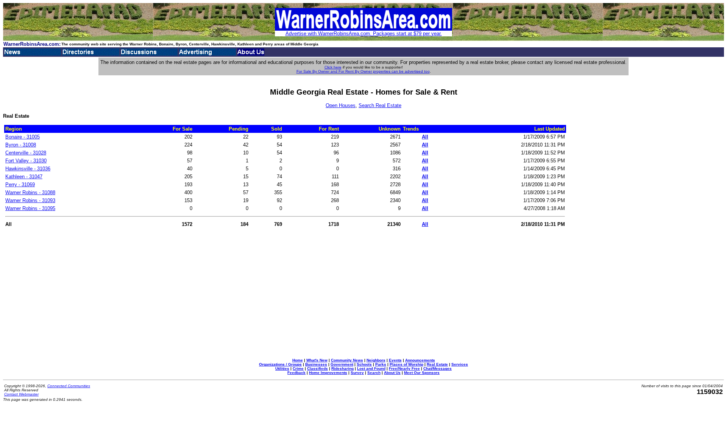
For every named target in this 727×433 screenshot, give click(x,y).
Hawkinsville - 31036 (27, 168)
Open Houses (341, 105)
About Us (392, 373)
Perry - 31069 (20, 184)
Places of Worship (406, 364)
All (425, 137)
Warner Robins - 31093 (30, 200)
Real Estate (437, 364)
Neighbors (376, 360)
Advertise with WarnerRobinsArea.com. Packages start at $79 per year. (363, 33)
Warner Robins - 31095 (30, 208)
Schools (364, 364)
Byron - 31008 (20, 145)
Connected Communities (68, 386)
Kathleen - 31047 (23, 176)
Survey (357, 373)
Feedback (296, 373)
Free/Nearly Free (404, 368)
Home (297, 360)
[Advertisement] (598, 238)
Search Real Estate (380, 105)
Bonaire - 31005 (22, 137)
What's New (317, 360)
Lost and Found (371, 368)
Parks (380, 364)
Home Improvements (328, 373)
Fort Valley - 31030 (26, 161)
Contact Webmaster (21, 394)
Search (374, 373)
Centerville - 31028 (25, 153)
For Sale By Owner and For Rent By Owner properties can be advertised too (363, 71)
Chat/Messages (437, 368)
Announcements (420, 360)
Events (395, 360)
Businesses (316, 364)
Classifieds (317, 368)
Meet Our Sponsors (422, 373)
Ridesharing (342, 368)
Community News (347, 360)
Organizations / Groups (280, 364)
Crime (298, 368)
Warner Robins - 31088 (30, 192)
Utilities (282, 368)
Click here (333, 67)
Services (459, 364)
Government (342, 364)
